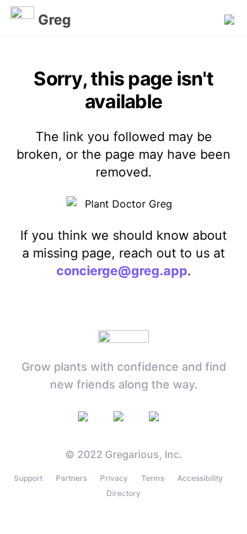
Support (28, 478)
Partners (71, 478)
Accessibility (200, 478)
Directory (123, 493)
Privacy (114, 478)
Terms (152, 478)
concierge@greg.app (121, 270)
